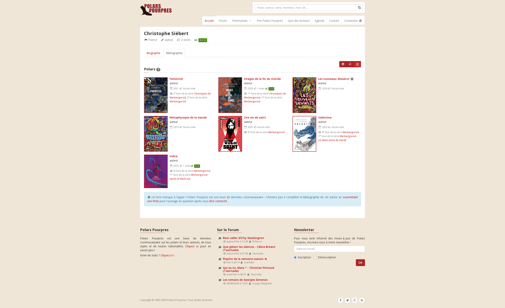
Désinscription (327, 257)
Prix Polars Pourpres (270, 20)
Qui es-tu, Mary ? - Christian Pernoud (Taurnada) (248, 269)
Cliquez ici (192, 246)
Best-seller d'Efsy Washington (243, 238)
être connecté (218, 201)
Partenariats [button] (240, 20)
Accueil (209, 20)
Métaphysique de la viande (188, 117)
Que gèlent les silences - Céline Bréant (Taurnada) (249, 248)
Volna (174, 156)
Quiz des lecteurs (299, 20)
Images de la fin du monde (262, 79)
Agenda (319, 20)
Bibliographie (174, 53)
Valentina (325, 117)
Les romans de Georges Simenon (245, 280)
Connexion (351, 20)
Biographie (153, 53)
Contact (334, 20)
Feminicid (176, 79)
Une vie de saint (255, 117)
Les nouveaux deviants (334, 79)
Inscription (304, 257)
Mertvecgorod (178, 101)
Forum (223, 20)
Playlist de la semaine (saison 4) (245, 259)
